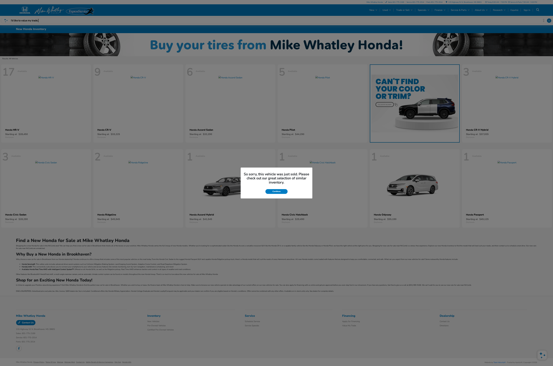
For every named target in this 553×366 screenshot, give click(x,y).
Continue (276, 191)
